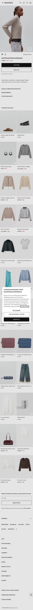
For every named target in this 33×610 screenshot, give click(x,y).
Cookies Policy (25, 306)
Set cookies (16, 310)
